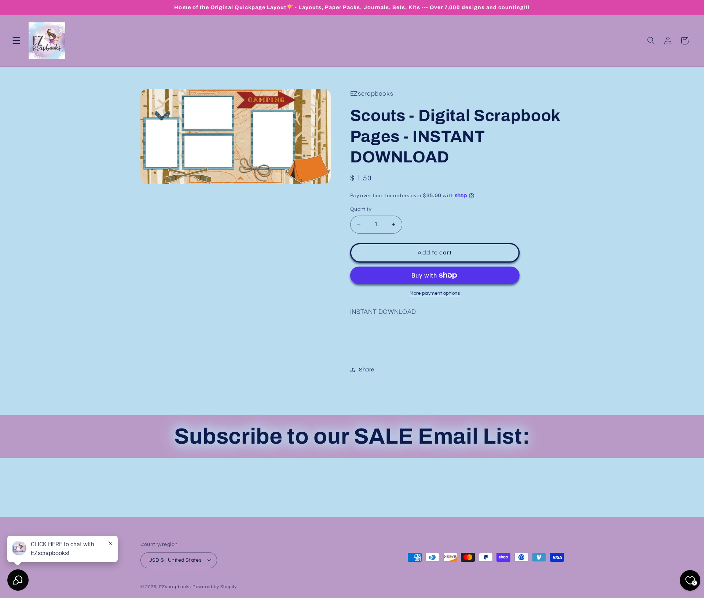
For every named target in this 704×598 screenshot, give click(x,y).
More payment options (435, 293)
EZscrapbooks (175, 586)
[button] (16, 40)
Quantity (360, 209)
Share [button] (366, 370)
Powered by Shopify (214, 586)
